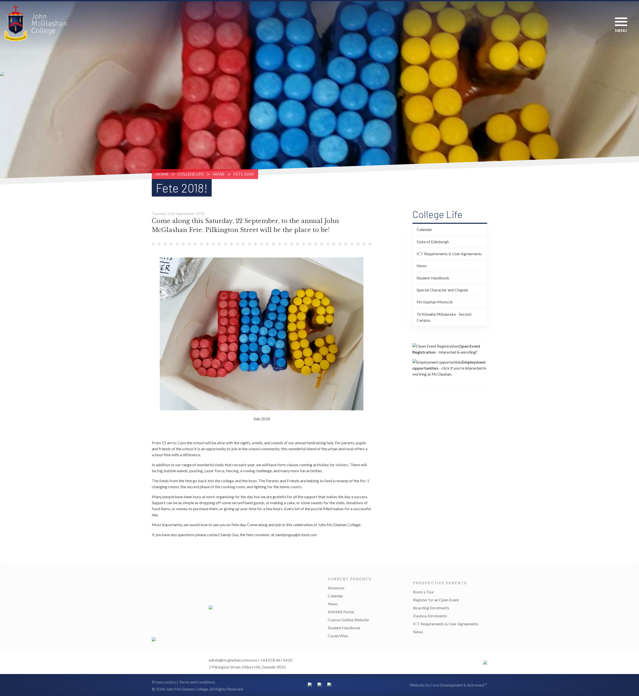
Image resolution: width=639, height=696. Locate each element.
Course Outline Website (348, 619)
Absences (336, 587)
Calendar (424, 229)
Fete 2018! (244, 174)
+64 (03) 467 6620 (276, 660)
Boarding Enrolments (431, 607)
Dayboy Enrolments (430, 615)
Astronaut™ (477, 685)
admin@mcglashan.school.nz (233, 660)
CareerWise (338, 635)
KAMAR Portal (341, 611)
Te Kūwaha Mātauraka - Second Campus (444, 317)
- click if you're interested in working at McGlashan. (449, 368)
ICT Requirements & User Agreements (449, 253)
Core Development (446, 685)
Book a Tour (423, 591)
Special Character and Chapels (442, 289)
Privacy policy (164, 682)
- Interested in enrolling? (446, 349)
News (218, 174)
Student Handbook (433, 277)
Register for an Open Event (436, 599)
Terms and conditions (197, 682)
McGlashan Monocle (435, 301)
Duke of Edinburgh (433, 241)
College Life (191, 174)
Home (162, 174)
